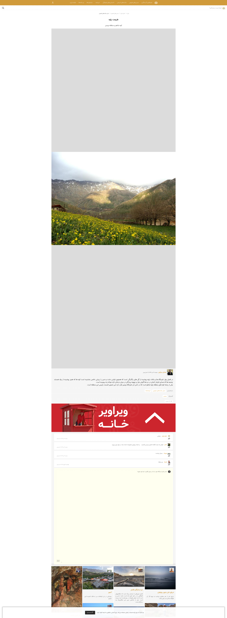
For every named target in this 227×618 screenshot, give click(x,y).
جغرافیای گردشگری (146, 3)
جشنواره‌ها (89, 3)
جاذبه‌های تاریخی (122, 3)
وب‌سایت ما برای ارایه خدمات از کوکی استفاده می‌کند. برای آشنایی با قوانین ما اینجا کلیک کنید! (120, 613)
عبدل (165, 445)
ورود (53, 2)
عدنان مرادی (162, 372)
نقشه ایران (73, 3)
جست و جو (3, 8)
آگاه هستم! (90, 612)
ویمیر (164, 396)
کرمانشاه (148, 391)
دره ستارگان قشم (137, 589)
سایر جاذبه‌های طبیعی (104, 13)
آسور (110, 592)
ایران (128, 13)
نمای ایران (156, 3)
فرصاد (165, 462)
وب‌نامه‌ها (81, 3)
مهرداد (165, 453)
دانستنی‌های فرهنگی (108, 3)
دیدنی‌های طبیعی (134, 3)
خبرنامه (98, 3)
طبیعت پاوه (113, 19)
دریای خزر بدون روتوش (166, 592)
